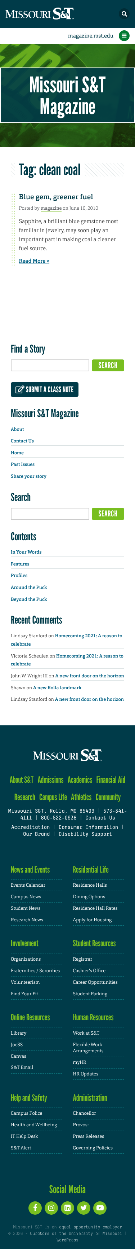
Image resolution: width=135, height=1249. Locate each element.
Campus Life (53, 797)
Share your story (28, 476)
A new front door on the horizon (89, 676)
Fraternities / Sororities (35, 971)
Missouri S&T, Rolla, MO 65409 (51, 811)
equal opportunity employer (90, 1227)
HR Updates (85, 1074)
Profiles (19, 576)
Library (18, 1033)
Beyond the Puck (29, 600)
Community (108, 797)
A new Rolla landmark (57, 688)
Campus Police (26, 1113)
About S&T (22, 779)
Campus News (26, 897)
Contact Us (22, 441)
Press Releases (88, 1136)
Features (20, 564)
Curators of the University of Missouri (76, 1234)
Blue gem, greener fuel (56, 197)
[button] (124, 13)
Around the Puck (29, 588)
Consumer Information (88, 827)
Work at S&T (86, 1033)
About (17, 430)
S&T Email (22, 1067)
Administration (90, 1097)
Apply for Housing (92, 920)
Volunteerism (25, 982)
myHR (79, 1062)
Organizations (26, 959)
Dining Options (89, 897)
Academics (80, 779)
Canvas (18, 1056)
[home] (54, 13)
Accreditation (30, 827)
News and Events (30, 869)
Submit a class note (48, 389)
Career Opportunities (95, 982)
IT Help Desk (24, 1136)
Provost (81, 1125)
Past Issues (23, 465)
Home (17, 453)
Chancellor (84, 1113)
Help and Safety (29, 1097)
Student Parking (90, 994)
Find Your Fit (24, 994)
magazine (51, 208)
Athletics (81, 797)
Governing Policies (93, 1148)
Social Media (67, 1189)
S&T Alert (21, 1148)
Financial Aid (111, 779)
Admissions (50, 779)
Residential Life (91, 869)
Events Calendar (28, 885)
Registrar (83, 959)
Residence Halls (90, 885)
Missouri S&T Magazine (67, 95)
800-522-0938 (58, 818)
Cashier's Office (89, 971)
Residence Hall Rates (95, 908)
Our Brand (36, 834)
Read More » (34, 261)
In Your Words (26, 552)
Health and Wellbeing (34, 1125)
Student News (25, 908)
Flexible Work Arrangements (88, 1047)
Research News (27, 920)
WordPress (67, 1240)
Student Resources (94, 943)
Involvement (25, 943)
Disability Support (85, 834)
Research (24, 797)
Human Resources (93, 1017)
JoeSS (17, 1044)
